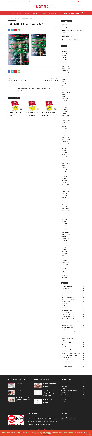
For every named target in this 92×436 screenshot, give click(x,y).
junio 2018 (64, 219)
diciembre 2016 (65, 256)
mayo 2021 (64, 150)
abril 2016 (64, 273)
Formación (43, 13)
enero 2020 (64, 182)
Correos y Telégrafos (15, 18)
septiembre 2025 (66, 72)
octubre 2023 (65, 94)
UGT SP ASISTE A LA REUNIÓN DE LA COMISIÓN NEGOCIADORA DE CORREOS (15, 114)
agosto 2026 (65, 49)
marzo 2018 (65, 225)
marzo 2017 (65, 249)
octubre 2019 (65, 189)
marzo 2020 (65, 178)
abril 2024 (64, 83)
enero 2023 (64, 113)
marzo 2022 (65, 131)
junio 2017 (64, 243)
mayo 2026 (64, 55)
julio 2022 (64, 122)
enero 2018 (64, 230)
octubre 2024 (65, 79)
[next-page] (11, 120)
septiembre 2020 (66, 167)
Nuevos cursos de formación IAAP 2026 (71, 40)
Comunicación (52, 13)
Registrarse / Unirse (21, 1)
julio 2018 (64, 217)
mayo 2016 (64, 271)
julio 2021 (64, 146)
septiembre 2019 (66, 191)
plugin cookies (88, 434)
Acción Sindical (35, 13)
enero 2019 (64, 206)
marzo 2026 (65, 59)
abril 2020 (64, 176)
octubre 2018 (65, 212)
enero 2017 (64, 253)
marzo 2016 (65, 275)
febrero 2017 (65, 251)
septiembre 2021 (66, 143)
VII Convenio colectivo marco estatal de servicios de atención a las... (49, 385)
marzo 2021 (65, 154)
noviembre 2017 (66, 234)
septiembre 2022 (66, 120)
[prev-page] (8, 120)
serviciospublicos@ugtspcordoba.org (43, 429)
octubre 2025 (65, 70)
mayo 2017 (64, 245)
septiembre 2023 (66, 96)
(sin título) (64, 24)
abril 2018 (64, 223)
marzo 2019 (65, 202)
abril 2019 (64, 200)
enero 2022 (64, 135)
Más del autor (24, 97)
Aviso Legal (28, 1)
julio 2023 (64, 100)
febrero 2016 (65, 277)
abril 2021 (64, 152)
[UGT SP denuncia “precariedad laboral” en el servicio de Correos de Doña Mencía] (50, 106)
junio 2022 (64, 124)
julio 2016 (64, 266)
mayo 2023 (64, 105)
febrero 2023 (65, 111)
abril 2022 (64, 128)
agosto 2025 (65, 75)
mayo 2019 (64, 197)
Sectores (19, 13)
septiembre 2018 (66, 215)
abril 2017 (64, 247)
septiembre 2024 (66, 81)
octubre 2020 (65, 165)
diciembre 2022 (65, 115)
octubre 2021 (65, 141)
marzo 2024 (65, 85)
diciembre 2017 (65, 232)
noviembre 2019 (66, 187)
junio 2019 (64, 195)
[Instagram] (78, 1)
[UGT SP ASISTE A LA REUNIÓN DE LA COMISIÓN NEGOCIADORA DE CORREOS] (15, 106)
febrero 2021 (65, 156)
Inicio (13, 13)
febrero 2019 (65, 204)
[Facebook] (76, 1)
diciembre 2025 (65, 66)
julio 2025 (64, 77)
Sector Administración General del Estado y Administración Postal (35, 88)
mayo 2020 (64, 174)
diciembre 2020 (65, 161)
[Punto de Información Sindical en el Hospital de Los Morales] (11, 399)
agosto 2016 (65, 264)
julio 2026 (64, 51)
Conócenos (26, 13)
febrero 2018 (65, 228)
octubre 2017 (65, 236)
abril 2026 (64, 57)
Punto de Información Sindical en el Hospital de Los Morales (73, 31)
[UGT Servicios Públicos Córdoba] (46, 6)
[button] (82, 13)
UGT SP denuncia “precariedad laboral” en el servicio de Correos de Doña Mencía (49, 114)
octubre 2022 (65, 118)
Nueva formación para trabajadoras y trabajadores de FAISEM (70, 36)
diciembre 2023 (65, 90)
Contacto (33, 1)
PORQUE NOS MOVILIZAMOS (51, 80)
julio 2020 (64, 169)
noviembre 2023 (66, 92)
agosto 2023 (65, 98)
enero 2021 (64, 159)
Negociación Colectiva (74, 13)
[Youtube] (83, 1)
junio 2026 (64, 53)
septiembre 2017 (66, 238)
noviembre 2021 (66, 139)
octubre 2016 (65, 260)
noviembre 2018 (66, 210)
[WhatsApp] (19, 30)
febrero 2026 (65, 62)
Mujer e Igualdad (63, 13)
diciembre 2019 (65, 184)
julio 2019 (64, 193)
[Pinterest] (15, 30)
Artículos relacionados (13, 97)
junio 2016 (64, 268)
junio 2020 (64, 172)
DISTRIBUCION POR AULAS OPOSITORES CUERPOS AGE (17, 81)
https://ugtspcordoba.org (22, 90)
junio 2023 (64, 103)
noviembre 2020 (66, 163)
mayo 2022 (64, 126)
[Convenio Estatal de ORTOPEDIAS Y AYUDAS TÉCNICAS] (38, 401)
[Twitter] (81, 1)
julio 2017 (64, 240)
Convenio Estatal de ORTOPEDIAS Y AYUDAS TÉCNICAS (48, 401)
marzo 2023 (65, 109)
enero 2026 (64, 64)
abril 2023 (64, 107)
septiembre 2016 (66, 262)
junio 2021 (64, 148)
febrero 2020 (65, 180)
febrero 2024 (65, 87)
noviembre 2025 (66, 68)
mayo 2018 (64, 221)
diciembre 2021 (65, 137)
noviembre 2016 (66, 258)
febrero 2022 (65, 133)
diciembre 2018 (65, 208)
